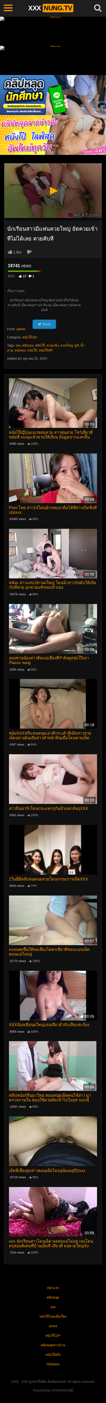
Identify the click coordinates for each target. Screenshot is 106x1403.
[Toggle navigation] (8, 8)
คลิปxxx (27, 345)
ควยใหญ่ (66, 345)
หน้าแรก (53, 1288)
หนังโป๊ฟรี (45, 350)
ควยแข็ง (53, 345)
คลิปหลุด (53, 1297)
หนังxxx (20, 350)
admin (21, 329)
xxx (18, 345)
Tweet (46, 324)
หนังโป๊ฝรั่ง (53, 1355)
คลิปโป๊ (40, 345)
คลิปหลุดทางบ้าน (53, 1345)
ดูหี (76, 345)
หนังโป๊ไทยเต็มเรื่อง (53, 1316)
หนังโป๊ (32, 350)
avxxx (53, 1326)
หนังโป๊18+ (30, 337)
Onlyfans (53, 1364)
